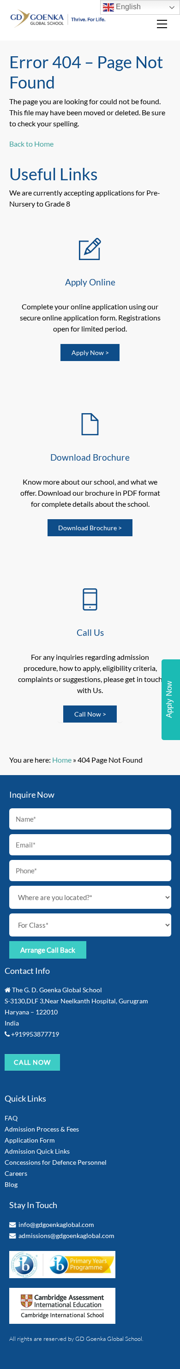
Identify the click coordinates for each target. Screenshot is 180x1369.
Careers (16, 1173)
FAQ (11, 1118)
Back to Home (31, 143)
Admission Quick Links (37, 1151)
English (127, 7)
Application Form (30, 1140)
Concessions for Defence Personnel (56, 1162)
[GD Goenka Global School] (58, 24)
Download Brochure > (90, 528)
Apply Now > (90, 352)
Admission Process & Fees (42, 1129)
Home (62, 759)
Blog (11, 1184)
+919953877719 (35, 1034)
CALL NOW (32, 1062)
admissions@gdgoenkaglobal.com (66, 1235)
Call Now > (90, 714)
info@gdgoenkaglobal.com (56, 1224)
